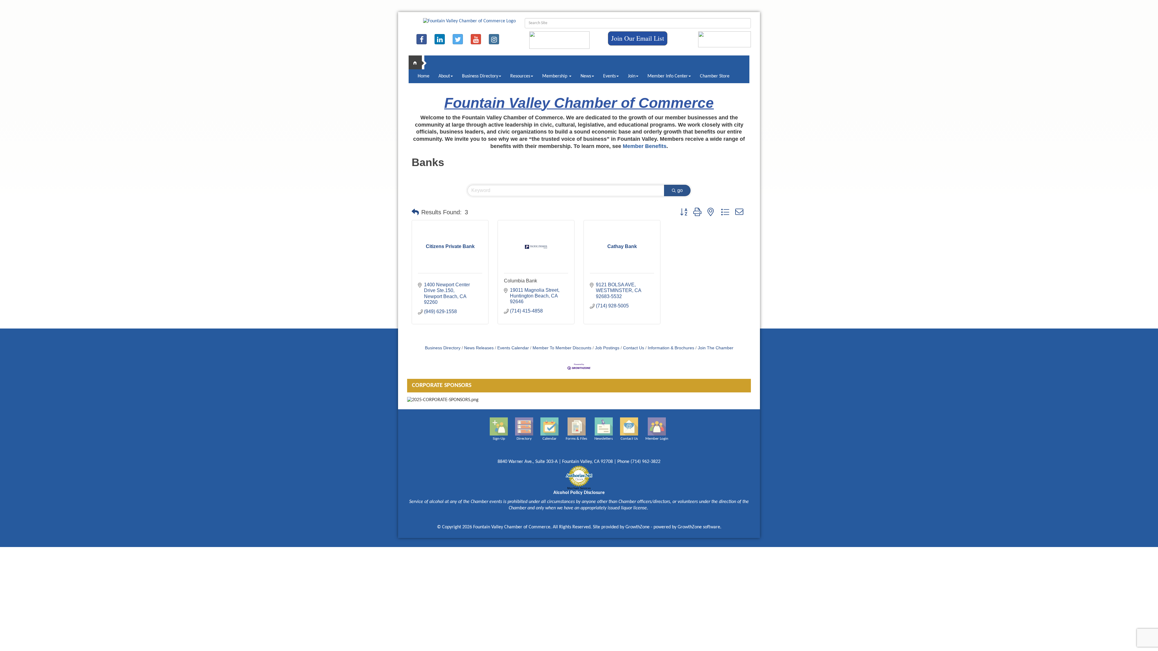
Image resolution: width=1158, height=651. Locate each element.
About (444, 76)
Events (609, 76)
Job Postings (607, 348)
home (418, 62)
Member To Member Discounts (562, 348)
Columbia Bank (520, 280)
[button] (415, 212)
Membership (555, 76)
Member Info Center (667, 76)
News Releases (479, 348)
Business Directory (480, 76)
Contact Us (633, 348)
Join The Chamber (715, 348)
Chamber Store (714, 76)
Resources (520, 76)
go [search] (680, 190)
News (586, 76)
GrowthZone (637, 527)
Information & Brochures (671, 348)
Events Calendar (513, 348)
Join (631, 76)
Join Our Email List (637, 38)
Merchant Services (579, 488)
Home (423, 76)
